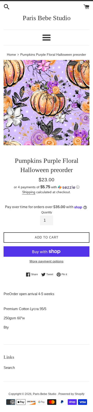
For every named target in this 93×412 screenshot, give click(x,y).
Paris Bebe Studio (47, 18)
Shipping (28, 192)
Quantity (46, 212)
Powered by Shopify (71, 394)
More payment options (46, 261)
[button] (46, 187)
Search (9, 368)
